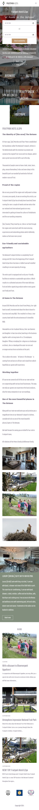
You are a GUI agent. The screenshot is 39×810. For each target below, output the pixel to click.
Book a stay (19, 61)
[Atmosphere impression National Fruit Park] (19, 700)
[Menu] (36, 3)
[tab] (12, 64)
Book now (8, 617)
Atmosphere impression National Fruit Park (19, 720)
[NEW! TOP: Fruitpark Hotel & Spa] (19, 750)
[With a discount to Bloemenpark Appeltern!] (19, 645)
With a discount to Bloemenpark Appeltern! (15, 668)
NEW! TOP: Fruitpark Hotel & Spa (15, 770)
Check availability (19, 40)
